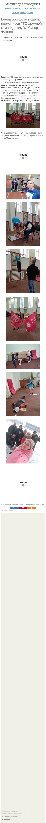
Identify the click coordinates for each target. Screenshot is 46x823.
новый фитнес (40, 504)
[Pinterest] (23, 508)
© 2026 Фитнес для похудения (10, 811)
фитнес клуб (11, 504)
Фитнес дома (35, 8)
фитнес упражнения (29, 504)
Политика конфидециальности (10, 816)
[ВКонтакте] (14, 508)
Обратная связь (6, 819)
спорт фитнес (19, 504)
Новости (16, 8)
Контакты (4, 813)
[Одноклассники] (31, 508)
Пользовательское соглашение (16, 813)
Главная (7, 8)
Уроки (25, 8)
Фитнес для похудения (23, 4)
